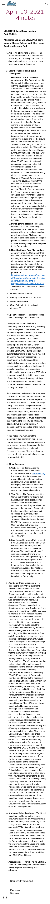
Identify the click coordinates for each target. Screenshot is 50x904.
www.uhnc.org (38, 473)
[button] (3, 4)
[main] (25, 14)
